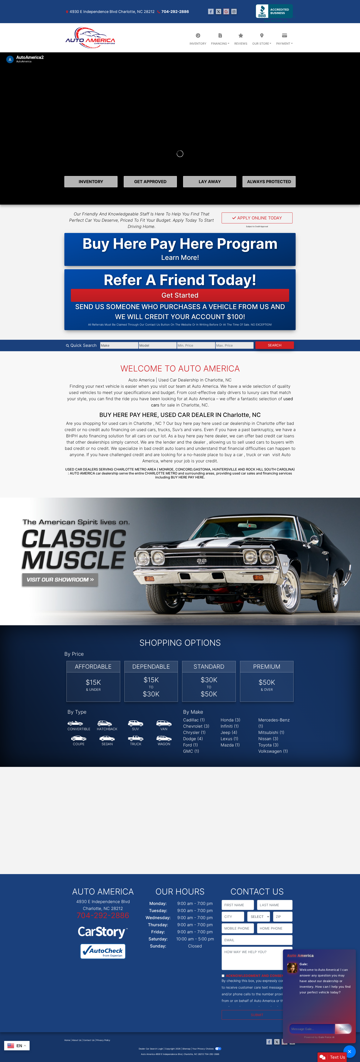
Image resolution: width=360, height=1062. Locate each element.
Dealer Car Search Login (151, 1048)
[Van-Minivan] (164, 725)
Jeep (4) (229, 732)
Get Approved (150, 181)
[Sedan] (107, 740)
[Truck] (135, 740)
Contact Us (88, 1040)
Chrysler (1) (194, 732)
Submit (257, 1015)
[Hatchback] (107, 725)
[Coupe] (78, 740)
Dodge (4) (193, 738)
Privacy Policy (103, 1040)
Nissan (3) (268, 738)
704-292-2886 (175, 11)
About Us (76, 1040)
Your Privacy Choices (203, 1048)
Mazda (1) (230, 744)
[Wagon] (164, 740)
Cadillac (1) (194, 719)
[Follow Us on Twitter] (218, 12)
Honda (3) (230, 719)
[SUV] (135, 725)
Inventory (91, 181)
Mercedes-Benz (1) (274, 723)
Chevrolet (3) (196, 726)
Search (274, 345)
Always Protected (269, 181)
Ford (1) (190, 744)
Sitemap (186, 1048)
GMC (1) (191, 751)
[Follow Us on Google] (226, 12)
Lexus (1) (229, 738)
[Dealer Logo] (90, 38)
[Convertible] (79, 725)
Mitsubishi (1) (271, 732)
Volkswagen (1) (273, 751)
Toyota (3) (268, 744)
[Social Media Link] (234, 12)
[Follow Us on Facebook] (211, 12)
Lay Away (210, 181)
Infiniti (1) (230, 726)
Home (67, 1040)
